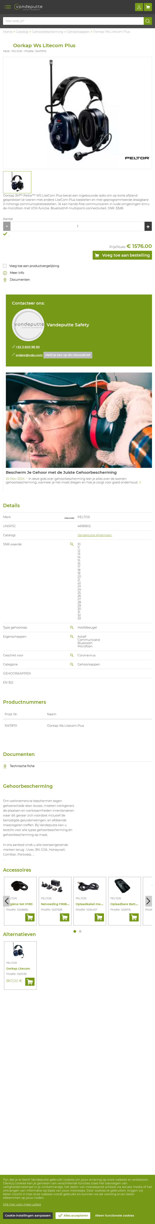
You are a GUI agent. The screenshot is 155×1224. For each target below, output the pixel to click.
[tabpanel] (17, 182)
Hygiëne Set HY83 (19, 904)
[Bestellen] (30, 917)
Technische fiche (22, 766)
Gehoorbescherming (47, 31)
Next (148, 901)
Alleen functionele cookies (114, 1215)
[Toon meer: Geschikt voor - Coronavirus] (71, 655)
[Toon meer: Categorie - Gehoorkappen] (71, 664)
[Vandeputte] (28, 7)
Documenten (19, 279)
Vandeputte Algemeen (95, 535)
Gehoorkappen (78, 31)
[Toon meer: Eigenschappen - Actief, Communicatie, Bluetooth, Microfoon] (71, 636)
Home (7, 31)
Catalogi (22, 31)
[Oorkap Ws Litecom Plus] (77, 113)
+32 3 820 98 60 (28, 347)
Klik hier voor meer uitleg (22, 1204)
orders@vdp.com (29, 355)
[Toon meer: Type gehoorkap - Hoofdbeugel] (71, 627)
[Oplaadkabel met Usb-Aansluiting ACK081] (90, 886)
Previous (6, 901)
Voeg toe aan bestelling (125, 255)
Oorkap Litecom (18, 968)
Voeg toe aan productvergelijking (34, 266)
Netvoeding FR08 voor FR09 (61, 904)
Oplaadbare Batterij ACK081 (131, 904)
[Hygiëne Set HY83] (20, 886)
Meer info (16, 273)
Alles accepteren (76, 1215)
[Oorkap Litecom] (20, 951)
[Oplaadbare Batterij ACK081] (124, 886)
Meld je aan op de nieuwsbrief (67, 355)
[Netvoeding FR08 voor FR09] (55, 886)
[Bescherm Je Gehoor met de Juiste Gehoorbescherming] (79, 430)
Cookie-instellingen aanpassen (28, 1215)
